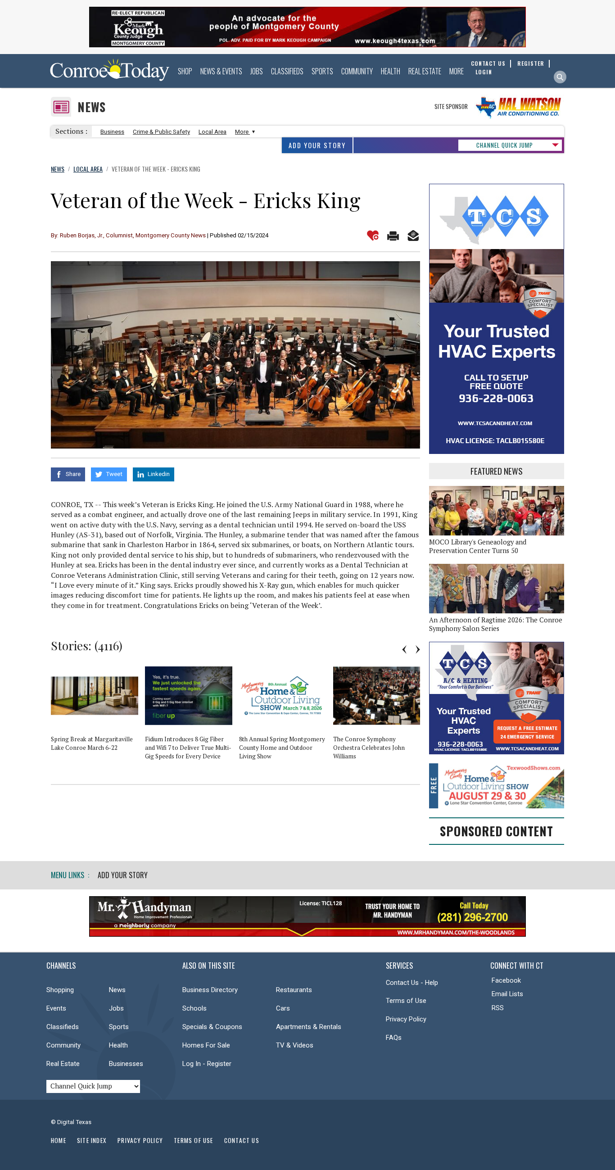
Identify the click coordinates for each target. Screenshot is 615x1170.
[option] (98, 710)
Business (112, 131)
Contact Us (241, 1140)
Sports (322, 71)
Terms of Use (406, 1001)
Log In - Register (206, 1064)
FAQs (394, 1038)
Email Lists (507, 994)
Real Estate (424, 71)
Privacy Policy (406, 1019)
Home (58, 1140)
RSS (498, 1008)
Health (390, 71)
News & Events (221, 71)
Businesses (126, 1064)
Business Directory (210, 990)
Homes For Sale (206, 1045)
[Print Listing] (393, 235)
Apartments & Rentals (308, 1027)
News (91, 107)
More (456, 71)
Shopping (60, 990)
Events (56, 1008)
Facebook (506, 980)
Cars (283, 1008)
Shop (185, 71)
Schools (194, 1008)
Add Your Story (317, 145)
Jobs (256, 71)
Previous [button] (404, 649)
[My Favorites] (373, 235)
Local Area (212, 131)
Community (357, 71)
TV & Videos (294, 1045)
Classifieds (287, 71)
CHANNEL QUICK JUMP (504, 145)
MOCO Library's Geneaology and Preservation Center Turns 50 (477, 546)
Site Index (92, 1140)
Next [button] (417, 649)
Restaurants (294, 990)
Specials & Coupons (212, 1027)
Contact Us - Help (412, 983)
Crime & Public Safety (161, 131)
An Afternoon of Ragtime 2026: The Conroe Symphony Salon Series (495, 624)
